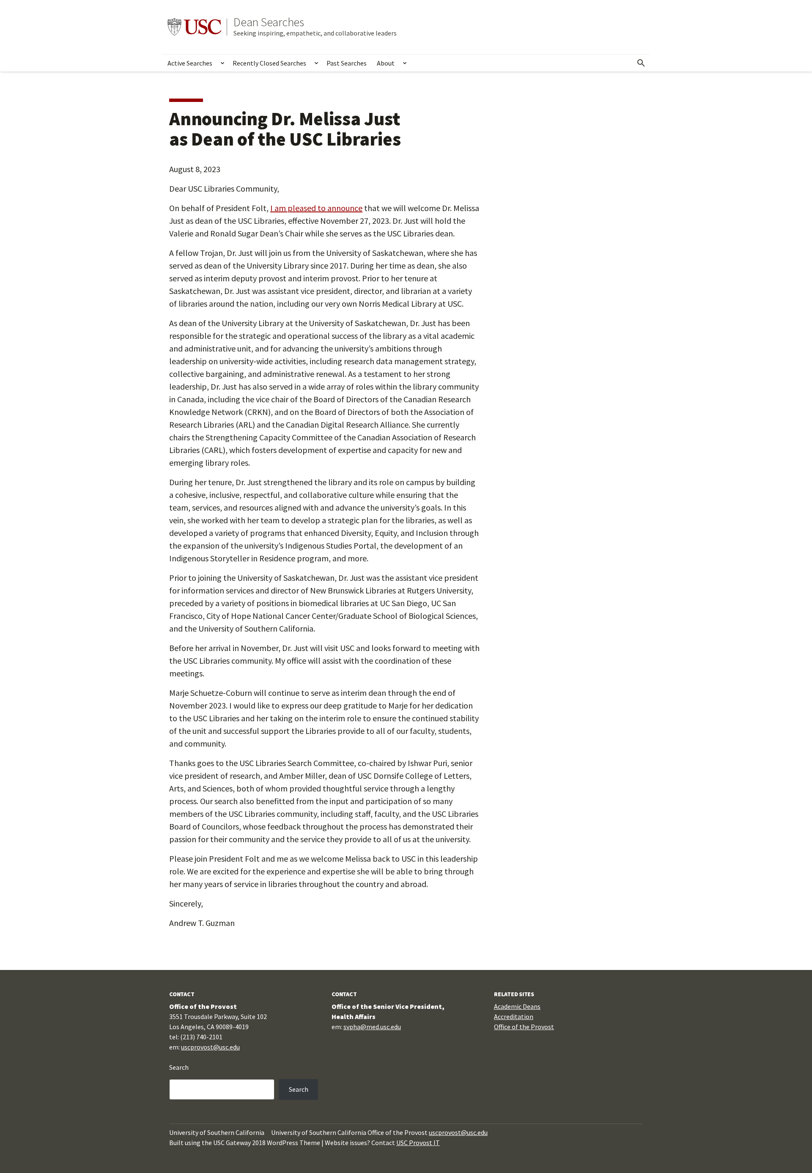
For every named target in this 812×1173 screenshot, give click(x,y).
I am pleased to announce (316, 208)
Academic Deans (517, 1006)
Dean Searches (268, 22)
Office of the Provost (524, 1026)
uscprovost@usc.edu (210, 1047)
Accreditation (513, 1016)
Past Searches (346, 63)
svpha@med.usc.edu (372, 1026)
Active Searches (189, 63)
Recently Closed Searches (269, 63)
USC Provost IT (418, 1142)
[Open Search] (641, 63)
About (386, 63)
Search (179, 1067)
